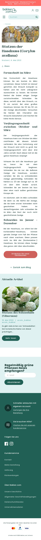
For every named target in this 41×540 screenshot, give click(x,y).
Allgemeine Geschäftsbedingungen (20, 497)
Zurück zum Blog (22, 267)
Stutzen (8, 24)
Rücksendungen (12, 475)
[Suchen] (36, 17)
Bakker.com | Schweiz (26, 535)
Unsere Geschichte (13, 491)
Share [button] (7, 66)
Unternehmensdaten (14, 507)
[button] (3, 17)
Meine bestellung (12, 465)
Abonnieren (13, 382)
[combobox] (23, 17)
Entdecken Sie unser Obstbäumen (20, 254)
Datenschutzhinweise (14, 502)
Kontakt (8, 460)
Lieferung (9, 470)
